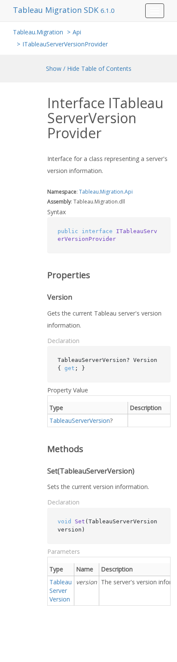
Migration (111, 191)
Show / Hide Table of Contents (88, 68)
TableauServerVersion (79, 420)
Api (77, 32)
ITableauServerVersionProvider (65, 44)
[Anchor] (41, 275)
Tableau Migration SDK (57, 10)
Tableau (89, 191)
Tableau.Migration (38, 32)
